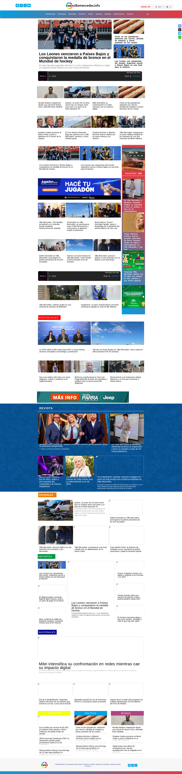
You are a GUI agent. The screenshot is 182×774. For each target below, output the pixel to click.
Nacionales (72, 14)
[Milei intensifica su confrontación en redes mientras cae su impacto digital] (104, 95)
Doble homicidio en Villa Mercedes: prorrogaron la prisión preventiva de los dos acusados (51, 259)
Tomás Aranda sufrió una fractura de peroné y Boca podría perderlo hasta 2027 (129, 597)
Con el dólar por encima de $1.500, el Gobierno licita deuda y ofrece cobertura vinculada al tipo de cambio (54, 730)
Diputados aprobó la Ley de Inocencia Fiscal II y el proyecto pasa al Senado (90, 701)
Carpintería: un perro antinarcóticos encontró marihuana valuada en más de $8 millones (100, 306)
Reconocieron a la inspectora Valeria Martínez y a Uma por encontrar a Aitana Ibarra (125, 379)
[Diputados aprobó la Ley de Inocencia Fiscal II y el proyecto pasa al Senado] (90, 692)
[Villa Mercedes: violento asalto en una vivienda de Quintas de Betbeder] (58, 296)
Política (90, 14)
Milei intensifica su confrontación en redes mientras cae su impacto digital (103, 106)
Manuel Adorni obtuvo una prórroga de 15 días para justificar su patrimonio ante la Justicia (54, 752)
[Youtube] (29, 5)
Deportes (99, 14)
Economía (82, 14)
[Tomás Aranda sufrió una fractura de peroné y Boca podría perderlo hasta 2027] (130, 590)
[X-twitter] (25, 5)
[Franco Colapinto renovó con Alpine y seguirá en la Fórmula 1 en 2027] (130, 568)
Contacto (130, 14)
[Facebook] (17, 5)
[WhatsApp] (180, 37)
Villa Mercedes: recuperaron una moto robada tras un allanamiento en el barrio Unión (91, 549)
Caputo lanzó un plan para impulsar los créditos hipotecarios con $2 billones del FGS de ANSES (126, 702)
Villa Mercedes (50, 14)
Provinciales (62, 14)
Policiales (108, 14)
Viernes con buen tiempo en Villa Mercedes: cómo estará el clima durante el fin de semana (79, 259)
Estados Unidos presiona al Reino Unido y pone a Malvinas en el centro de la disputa (49, 135)
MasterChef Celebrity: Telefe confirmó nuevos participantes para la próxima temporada (73, 445)
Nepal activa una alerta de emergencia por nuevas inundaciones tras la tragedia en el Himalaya (127, 749)
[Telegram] (180, 33)
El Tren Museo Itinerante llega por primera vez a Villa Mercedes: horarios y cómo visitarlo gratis (77, 135)
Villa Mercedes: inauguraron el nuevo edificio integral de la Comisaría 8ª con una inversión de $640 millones (131, 135)
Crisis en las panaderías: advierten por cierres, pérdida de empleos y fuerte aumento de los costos (129, 40)
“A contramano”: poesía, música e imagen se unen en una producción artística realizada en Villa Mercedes (119, 479)
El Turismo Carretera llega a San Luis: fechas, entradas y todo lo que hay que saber (130, 619)
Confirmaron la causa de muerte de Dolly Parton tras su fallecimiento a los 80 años (79, 480)
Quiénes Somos (119, 14)
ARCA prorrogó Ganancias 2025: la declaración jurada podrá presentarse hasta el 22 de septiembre (54, 741)
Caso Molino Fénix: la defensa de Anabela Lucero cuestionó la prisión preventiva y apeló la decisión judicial (125, 549)
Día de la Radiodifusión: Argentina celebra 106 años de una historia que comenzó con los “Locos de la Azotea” (55, 702)
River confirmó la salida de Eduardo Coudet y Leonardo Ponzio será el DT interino (51, 621)
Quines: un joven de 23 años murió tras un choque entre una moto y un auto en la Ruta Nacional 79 (77, 106)
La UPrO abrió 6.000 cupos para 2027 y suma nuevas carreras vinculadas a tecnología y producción (62, 351)
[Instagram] (21, 5)
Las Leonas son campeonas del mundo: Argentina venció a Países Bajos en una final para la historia (129, 64)
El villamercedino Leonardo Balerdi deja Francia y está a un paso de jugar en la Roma (51, 599)
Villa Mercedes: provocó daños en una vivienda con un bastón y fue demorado (107, 258)
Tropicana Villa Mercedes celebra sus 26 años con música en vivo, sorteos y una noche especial (133, 276)
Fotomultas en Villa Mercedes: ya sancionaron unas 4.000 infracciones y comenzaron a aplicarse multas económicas (78, 226)
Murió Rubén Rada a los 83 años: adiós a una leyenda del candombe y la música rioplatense (50, 482)
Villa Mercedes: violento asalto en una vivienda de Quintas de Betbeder (55, 306)
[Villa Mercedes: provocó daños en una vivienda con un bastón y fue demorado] (107, 248)
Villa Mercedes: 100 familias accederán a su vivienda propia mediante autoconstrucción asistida (51, 225)
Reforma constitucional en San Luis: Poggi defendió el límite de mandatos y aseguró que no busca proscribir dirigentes (91, 380)
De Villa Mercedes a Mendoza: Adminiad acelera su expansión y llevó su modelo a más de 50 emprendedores (133, 205)
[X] (180, 30)
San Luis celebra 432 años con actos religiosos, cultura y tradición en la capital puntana (54, 379)
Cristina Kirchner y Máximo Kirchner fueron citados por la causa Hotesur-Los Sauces (104, 135)
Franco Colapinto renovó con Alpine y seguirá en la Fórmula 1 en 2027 (130, 575)
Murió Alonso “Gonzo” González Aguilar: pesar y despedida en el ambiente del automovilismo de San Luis (107, 225)
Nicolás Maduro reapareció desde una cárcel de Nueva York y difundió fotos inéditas (50, 105)
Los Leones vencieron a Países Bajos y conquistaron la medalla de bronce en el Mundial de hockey (75, 57)
